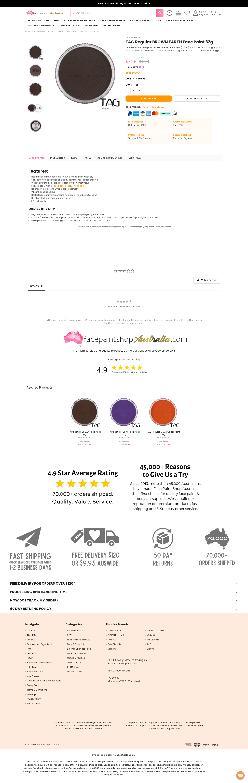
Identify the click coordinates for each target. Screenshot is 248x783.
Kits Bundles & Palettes (78, 20)
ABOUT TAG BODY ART (110, 157)
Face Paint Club (35, 671)
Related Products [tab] (40, 387)
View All (150, 648)
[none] (85, 73)
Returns (31, 657)
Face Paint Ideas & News (39, 662)
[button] (197, 98)
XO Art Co (151, 635)
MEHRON (112, 648)
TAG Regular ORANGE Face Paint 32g (163, 433)
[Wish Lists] (187, 13)
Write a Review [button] (209, 279)
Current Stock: (136, 78)
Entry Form (32, 667)
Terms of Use (33, 703)
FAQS (74, 157)
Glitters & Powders (40, 25)
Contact (31, 630)
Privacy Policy (34, 698)
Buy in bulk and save (153, 107)
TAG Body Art (114, 630)
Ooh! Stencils (114, 644)
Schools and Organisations (41, 644)
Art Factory (152, 644)
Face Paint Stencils (178, 20)
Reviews (31, 639)
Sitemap (31, 694)
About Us (31, 635)
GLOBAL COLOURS (155, 630)
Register (204, 14)
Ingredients (57, 157)
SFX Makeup (91, 25)
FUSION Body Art (116, 635)
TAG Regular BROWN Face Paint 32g (84, 433)
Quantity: (132, 84)
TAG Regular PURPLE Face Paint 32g (124, 433)
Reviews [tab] (34, 285)
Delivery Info (33, 653)
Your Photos (33, 676)
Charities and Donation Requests (44, 680)
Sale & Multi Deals (38, 20)
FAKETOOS (113, 639)
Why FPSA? (135, 157)
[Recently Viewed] (170, 13)
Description (36, 157)
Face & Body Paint (111, 20)
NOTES (87, 157)
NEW (56, 20)
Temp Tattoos (68, 25)
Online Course (111, 25)
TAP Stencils (153, 639)
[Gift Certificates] (179, 13)
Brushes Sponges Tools (144, 20)
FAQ (29, 648)
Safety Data (33, 685)
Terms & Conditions (37, 689)
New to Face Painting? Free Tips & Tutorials (124, 3)
